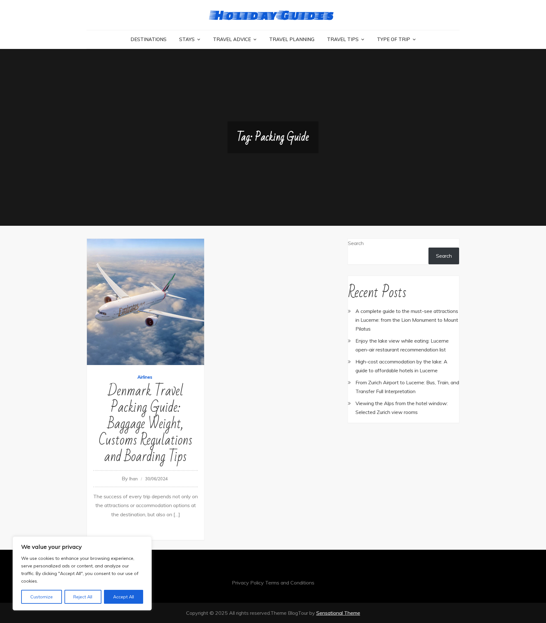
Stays (187, 39)
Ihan (133, 478)
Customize (41, 597)
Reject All (82, 597)
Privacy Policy (248, 582)
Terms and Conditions (289, 582)
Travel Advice (232, 39)
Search (356, 243)
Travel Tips (343, 39)
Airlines (144, 377)
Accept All (123, 597)
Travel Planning (291, 39)
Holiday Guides (273, 15)
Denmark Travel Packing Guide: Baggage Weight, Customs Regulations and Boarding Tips (145, 424)
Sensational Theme (338, 613)
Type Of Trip (393, 39)
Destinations (148, 39)
